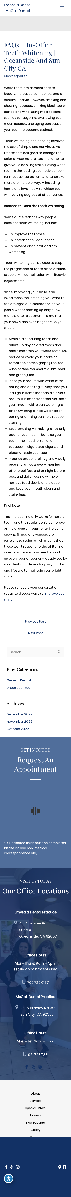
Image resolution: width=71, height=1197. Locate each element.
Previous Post (35, 621)
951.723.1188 (38, 1054)
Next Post (35, 633)
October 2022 (18, 729)
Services (35, 1101)
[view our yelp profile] (33, 1067)
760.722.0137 (38, 982)
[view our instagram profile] (40, 1067)
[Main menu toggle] (62, 8)
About (35, 1093)
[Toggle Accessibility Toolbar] (8, 1178)
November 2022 (19, 721)
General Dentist (19, 680)
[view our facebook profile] (27, 1067)
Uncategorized (16, 76)
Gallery (35, 1130)
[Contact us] (59, 1167)
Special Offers (35, 1108)
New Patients (35, 1123)
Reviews (35, 1115)
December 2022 (19, 714)
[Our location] (64, 1167)
